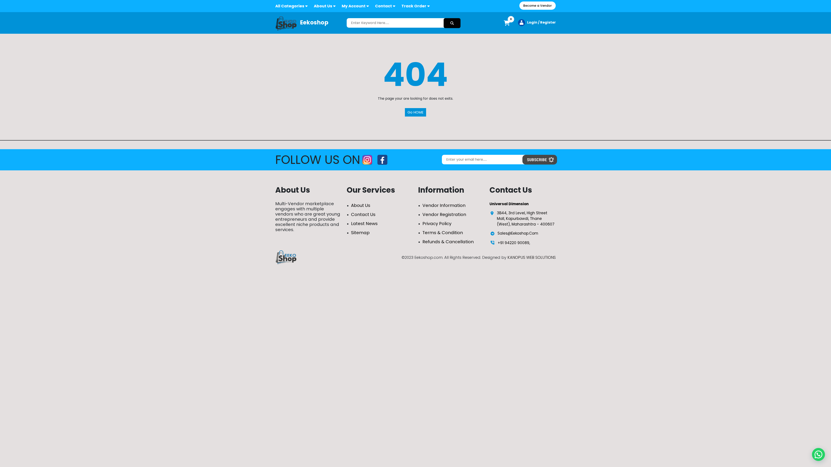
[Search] (452, 23)
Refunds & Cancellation (448, 242)
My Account (354, 6)
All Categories (289, 6)
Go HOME (415, 112)
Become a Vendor (537, 5)
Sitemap (360, 233)
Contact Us (363, 214)
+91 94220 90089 (513, 242)
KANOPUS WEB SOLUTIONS (531, 257)
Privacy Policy (436, 224)
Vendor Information (443, 205)
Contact (383, 6)
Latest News (364, 224)
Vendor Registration (444, 214)
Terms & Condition (442, 233)
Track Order (413, 6)
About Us (323, 6)
